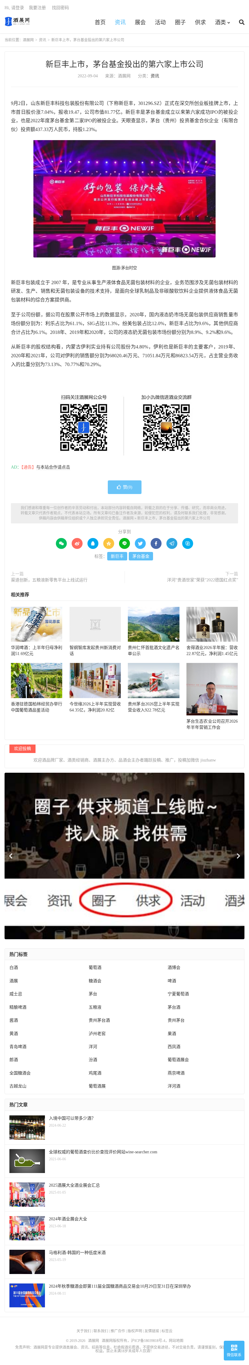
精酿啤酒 (17, 1007)
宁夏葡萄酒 (178, 994)
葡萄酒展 (97, 1086)
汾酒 (93, 1059)
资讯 (120, 22)
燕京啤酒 (176, 1073)
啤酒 (172, 981)
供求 (200, 22)
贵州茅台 (176, 1020)
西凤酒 (174, 1046)
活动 (160, 22)
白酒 (13, 967)
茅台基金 (140, 556)
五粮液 (95, 1007)
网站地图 (176, 1341)
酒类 (220, 22)
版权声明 (135, 1331)
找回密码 (60, 7)
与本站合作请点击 (53, 467)
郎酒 (13, 1059)
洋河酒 (174, 1086)
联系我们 (101, 1331)
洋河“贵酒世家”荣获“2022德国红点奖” (202, 580)
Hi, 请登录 (14, 7)
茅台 (93, 994)
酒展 (13, 981)
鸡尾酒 (95, 1073)
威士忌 (15, 994)
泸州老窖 (97, 1033)
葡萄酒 (95, 967)
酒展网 (17, 21)
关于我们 (84, 1331)
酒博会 (174, 967)
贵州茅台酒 (99, 1020)
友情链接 (152, 1331)
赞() (127, 487)
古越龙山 (17, 1086)
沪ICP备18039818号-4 (148, 1341)
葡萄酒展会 (178, 1059)
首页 (100, 22)
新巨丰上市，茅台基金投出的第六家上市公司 (124, 64)
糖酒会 (95, 981)
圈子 (180, 22)
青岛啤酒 (17, 1046)
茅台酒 (174, 1007)
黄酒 (13, 1033)
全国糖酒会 (20, 1073)
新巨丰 (117, 556)
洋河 (93, 1046)
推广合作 (118, 1331)
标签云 (167, 1331)
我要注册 (37, 7)
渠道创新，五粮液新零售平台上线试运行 (49, 580)
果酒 (172, 1033)
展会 (140, 22)
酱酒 (13, 1020)
